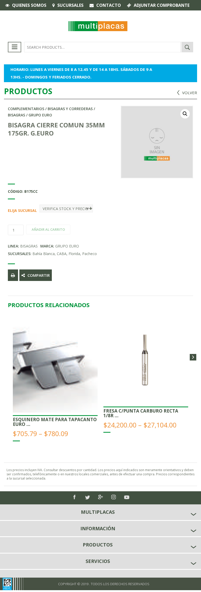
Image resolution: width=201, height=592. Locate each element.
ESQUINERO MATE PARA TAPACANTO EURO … (55, 421)
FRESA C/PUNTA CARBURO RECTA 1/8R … (140, 413)
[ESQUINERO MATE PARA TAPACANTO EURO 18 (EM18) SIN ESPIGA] (55, 366)
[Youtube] (126, 497)
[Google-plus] (100, 497)
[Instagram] (113, 497)
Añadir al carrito (48, 229)
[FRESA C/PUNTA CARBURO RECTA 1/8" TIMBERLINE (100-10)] (145, 361)
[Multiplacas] (97, 25)
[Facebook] (74, 497)
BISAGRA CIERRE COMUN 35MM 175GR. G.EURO (56, 129)
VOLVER (189, 92)
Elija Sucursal (10, 210)
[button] (185, 114)
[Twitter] (87, 497)
